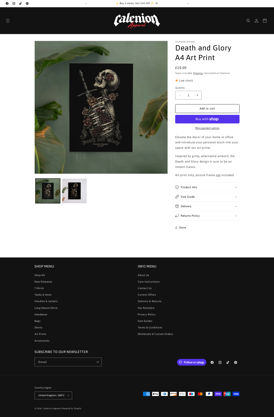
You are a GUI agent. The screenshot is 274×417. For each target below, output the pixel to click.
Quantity (180, 87)
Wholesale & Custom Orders (155, 333)
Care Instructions (149, 281)
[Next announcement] (188, 3)
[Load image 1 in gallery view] (47, 191)
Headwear (41, 314)
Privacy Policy (146, 314)
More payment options (207, 128)
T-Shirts (39, 288)
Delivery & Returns (150, 301)
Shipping (198, 73)
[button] (8, 21)
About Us (143, 275)
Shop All (39, 275)
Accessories (42, 340)
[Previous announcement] (86, 3)
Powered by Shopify (72, 408)
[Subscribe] (97, 362)
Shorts (38, 327)
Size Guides (145, 320)
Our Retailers (146, 307)
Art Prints (40, 333)
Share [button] (182, 227)
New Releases (43, 281)
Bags (37, 320)
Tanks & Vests (43, 294)
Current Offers (147, 294)
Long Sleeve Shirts (46, 307)
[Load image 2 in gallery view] (74, 191)
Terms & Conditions (150, 327)
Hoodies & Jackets (46, 301)
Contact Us (145, 288)
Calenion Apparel (52, 408)
